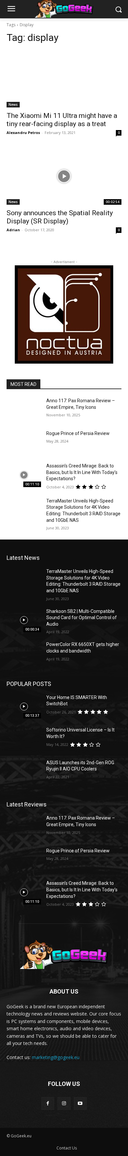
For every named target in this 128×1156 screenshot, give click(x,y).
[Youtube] (80, 1103)
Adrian (13, 229)
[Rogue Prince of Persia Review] (24, 442)
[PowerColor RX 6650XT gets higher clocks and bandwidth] (24, 653)
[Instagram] (63, 1103)
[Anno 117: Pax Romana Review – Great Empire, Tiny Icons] (24, 410)
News (13, 104)
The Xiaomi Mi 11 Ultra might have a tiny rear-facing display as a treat (62, 120)
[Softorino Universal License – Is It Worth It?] (24, 739)
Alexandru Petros (23, 132)
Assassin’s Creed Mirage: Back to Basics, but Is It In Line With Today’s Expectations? (81, 472)
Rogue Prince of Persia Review (78, 433)
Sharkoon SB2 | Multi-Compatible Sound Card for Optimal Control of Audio (81, 618)
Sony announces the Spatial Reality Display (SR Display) (60, 217)
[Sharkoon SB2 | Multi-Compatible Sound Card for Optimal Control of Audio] (24, 620)
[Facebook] (47, 1103)
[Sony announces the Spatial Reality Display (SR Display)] (64, 176)
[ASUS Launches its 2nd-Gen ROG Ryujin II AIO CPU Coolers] (24, 772)
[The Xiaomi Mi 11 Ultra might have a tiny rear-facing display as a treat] (64, 78)
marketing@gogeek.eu (55, 1057)
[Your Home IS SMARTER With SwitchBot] (24, 706)
